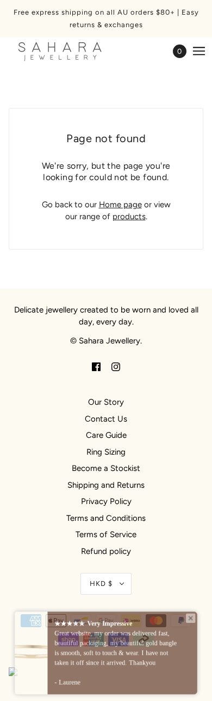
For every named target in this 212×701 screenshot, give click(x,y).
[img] (96, 366)
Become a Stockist (106, 468)
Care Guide (106, 435)
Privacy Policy (106, 501)
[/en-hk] (71, 51)
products (129, 216)
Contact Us (106, 419)
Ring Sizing (106, 452)
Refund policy (106, 551)
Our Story (106, 402)
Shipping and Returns (106, 485)
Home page (120, 204)
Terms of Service (106, 534)
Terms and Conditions (106, 518)
